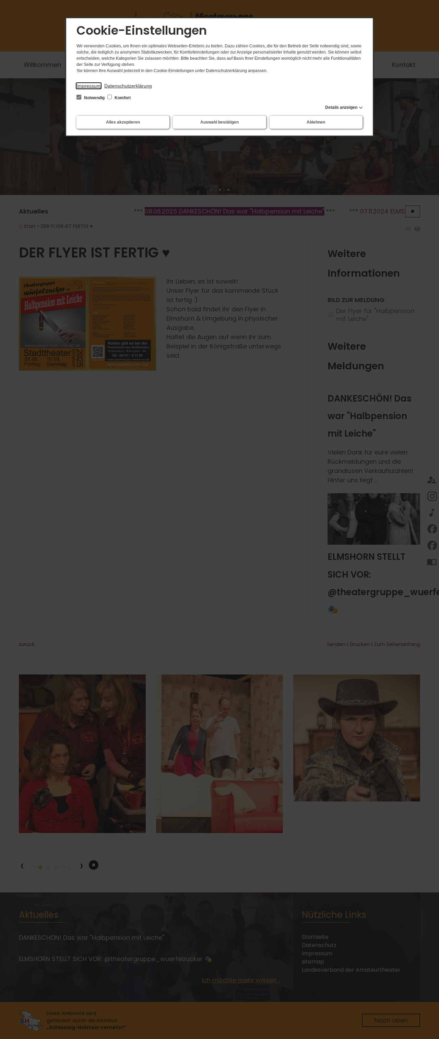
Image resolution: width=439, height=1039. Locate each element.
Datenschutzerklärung (128, 86)
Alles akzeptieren (123, 122)
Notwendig (94, 97)
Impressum (88, 86)
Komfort (122, 97)
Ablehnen (316, 122)
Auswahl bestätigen (219, 122)
